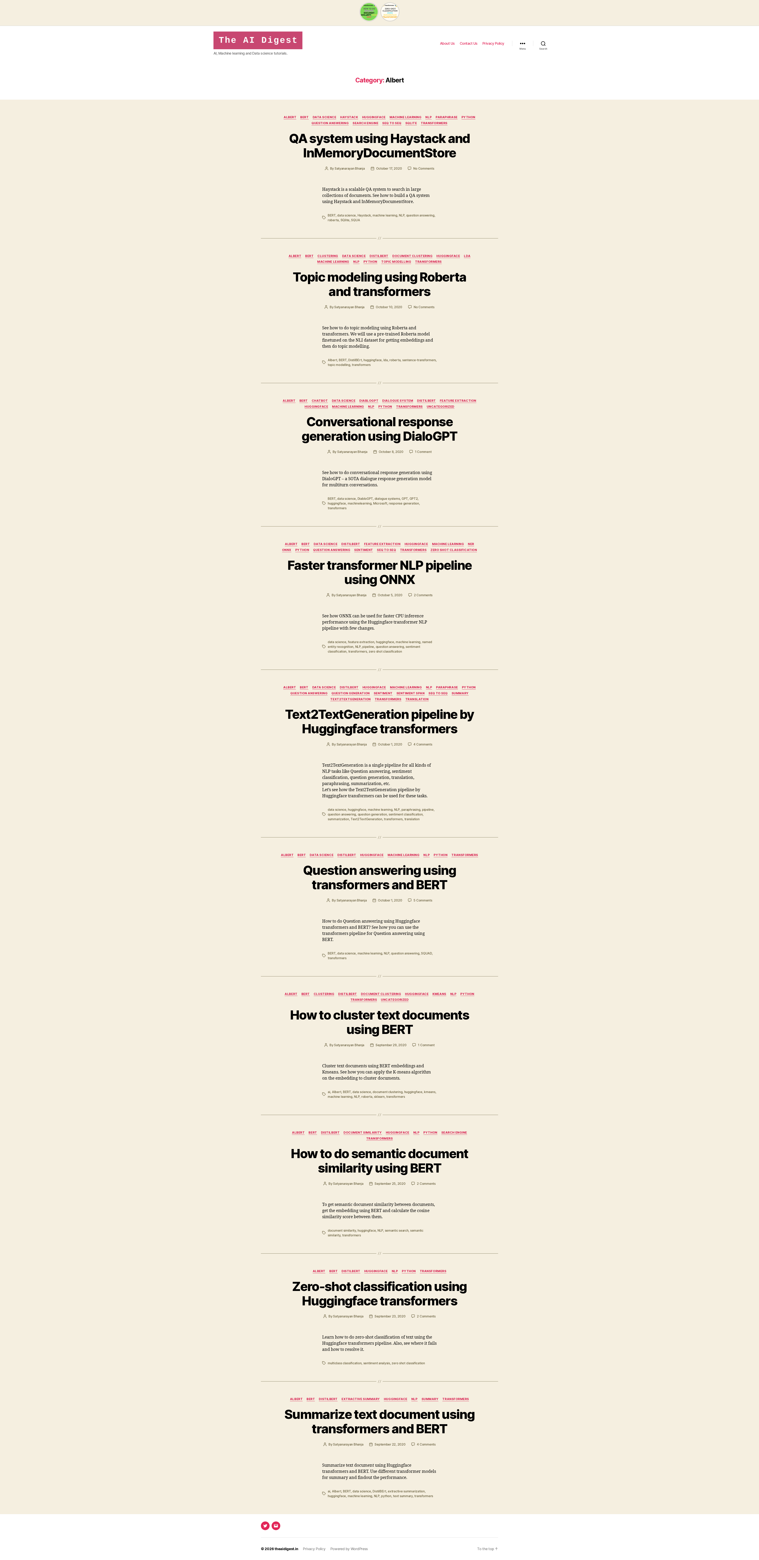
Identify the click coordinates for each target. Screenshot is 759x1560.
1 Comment (423, 452)
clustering (327, 256)
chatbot (320, 401)
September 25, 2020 (390, 1184)
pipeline (368, 647)
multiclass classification (345, 1363)
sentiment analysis (376, 1363)
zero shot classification (453, 550)
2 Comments (423, 595)
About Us (447, 43)
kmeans (439, 994)
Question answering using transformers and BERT (379, 877)
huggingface (372, 360)
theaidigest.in (286, 1549)
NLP (428, 117)
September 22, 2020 (390, 1444)
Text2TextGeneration (350, 699)
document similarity (342, 1230)
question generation (350, 693)
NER (471, 544)
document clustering (412, 256)
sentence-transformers (419, 360)
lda (385, 360)
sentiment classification (406, 814)
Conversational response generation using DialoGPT (379, 429)
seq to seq (391, 123)
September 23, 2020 (390, 1316)
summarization (338, 819)
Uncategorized (440, 406)
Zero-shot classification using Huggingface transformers (379, 1293)
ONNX (286, 550)
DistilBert (379, 256)
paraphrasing (410, 810)
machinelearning (360, 503)
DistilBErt (355, 360)
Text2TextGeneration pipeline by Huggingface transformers (379, 721)
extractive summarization (406, 1491)
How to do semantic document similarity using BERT (379, 1160)
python (468, 117)
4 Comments (422, 744)
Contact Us (469, 43)
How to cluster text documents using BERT (379, 1022)
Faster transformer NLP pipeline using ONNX (379, 572)
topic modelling (396, 262)
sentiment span (410, 693)
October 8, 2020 (391, 452)
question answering (330, 123)
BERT (304, 117)
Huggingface (374, 117)
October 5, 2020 (390, 595)
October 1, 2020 (390, 744)
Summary (460, 693)
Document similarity (363, 1132)
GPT (405, 499)
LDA (467, 256)
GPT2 (414, 499)
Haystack (349, 117)
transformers (434, 123)
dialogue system (397, 401)
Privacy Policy (493, 43)
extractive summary (361, 1399)
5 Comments (422, 900)
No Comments (423, 168)
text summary (403, 1496)
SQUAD (426, 953)
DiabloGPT (368, 401)
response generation (404, 503)
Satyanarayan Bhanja (350, 168)
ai (329, 1092)
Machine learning (406, 117)
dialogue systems (387, 499)
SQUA (355, 220)
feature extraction (458, 401)
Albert (290, 117)
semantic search (397, 1230)
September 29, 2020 (391, 1045)
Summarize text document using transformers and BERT (379, 1421)
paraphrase (447, 117)
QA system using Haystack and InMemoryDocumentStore (379, 145)
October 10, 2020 (389, 307)
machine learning (385, 215)
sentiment (363, 550)
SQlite (345, 220)
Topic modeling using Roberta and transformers (379, 284)
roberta (333, 220)
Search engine (365, 123)
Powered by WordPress (349, 1549)
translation (417, 699)
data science (324, 117)
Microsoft (380, 503)
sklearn (379, 1097)
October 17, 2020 (389, 168)
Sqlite (411, 123)
